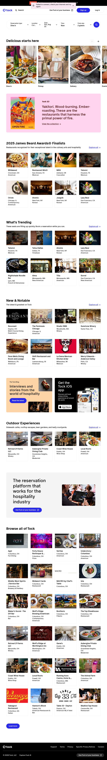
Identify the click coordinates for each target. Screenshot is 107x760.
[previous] (92, 41)
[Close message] (73, 5)
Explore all (93, 147)
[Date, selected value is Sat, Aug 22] (56, 24)
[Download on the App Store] (66, 407)
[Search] (96, 25)
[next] (98, 41)
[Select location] (40, 24)
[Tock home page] (7, 10)
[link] (17, 165)
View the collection (50, 124)
